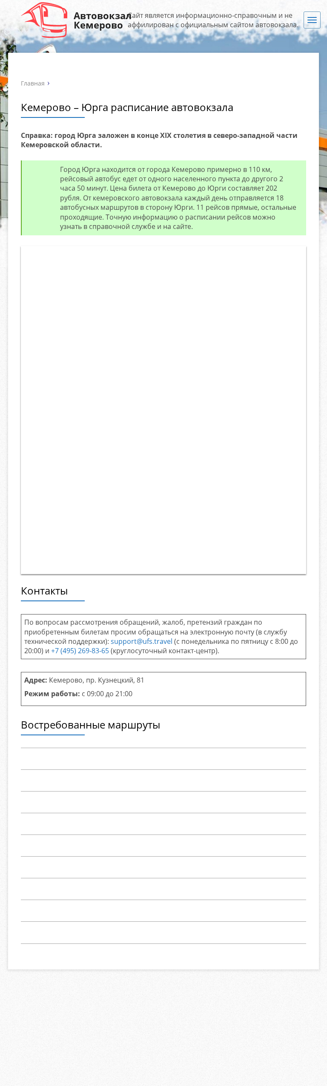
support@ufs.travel (141, 641)
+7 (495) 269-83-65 (80, 650)
